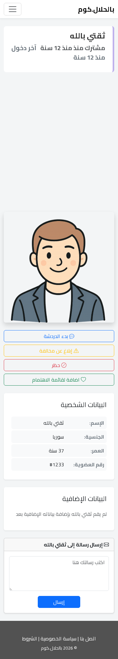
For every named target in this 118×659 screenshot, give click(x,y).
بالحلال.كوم (96, 9)
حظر (56, 365)
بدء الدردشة (56, 336)
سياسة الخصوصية (58, 638)
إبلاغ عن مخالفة (56, 350)
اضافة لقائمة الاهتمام (56, 379)
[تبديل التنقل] (12, 9)
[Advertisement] (59, 142)
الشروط (29, 638)
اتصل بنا (88, 638)
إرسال (59, 602)
